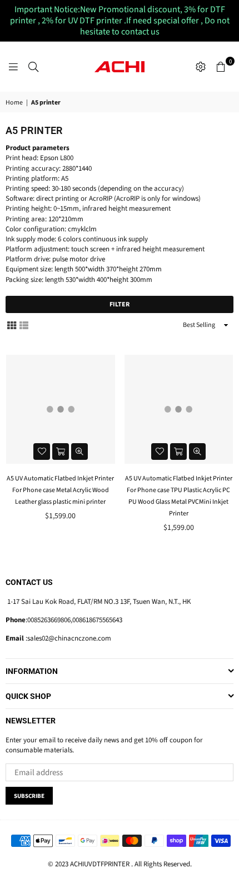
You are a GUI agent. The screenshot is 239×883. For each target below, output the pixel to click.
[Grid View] (12, 325)
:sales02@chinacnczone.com (67, 638)
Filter (119, 304)
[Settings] (201, 66)
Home (14, 102)
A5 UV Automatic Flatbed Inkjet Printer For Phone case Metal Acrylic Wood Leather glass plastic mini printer (60, 490)
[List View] (24, 325)
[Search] (33, 66)
